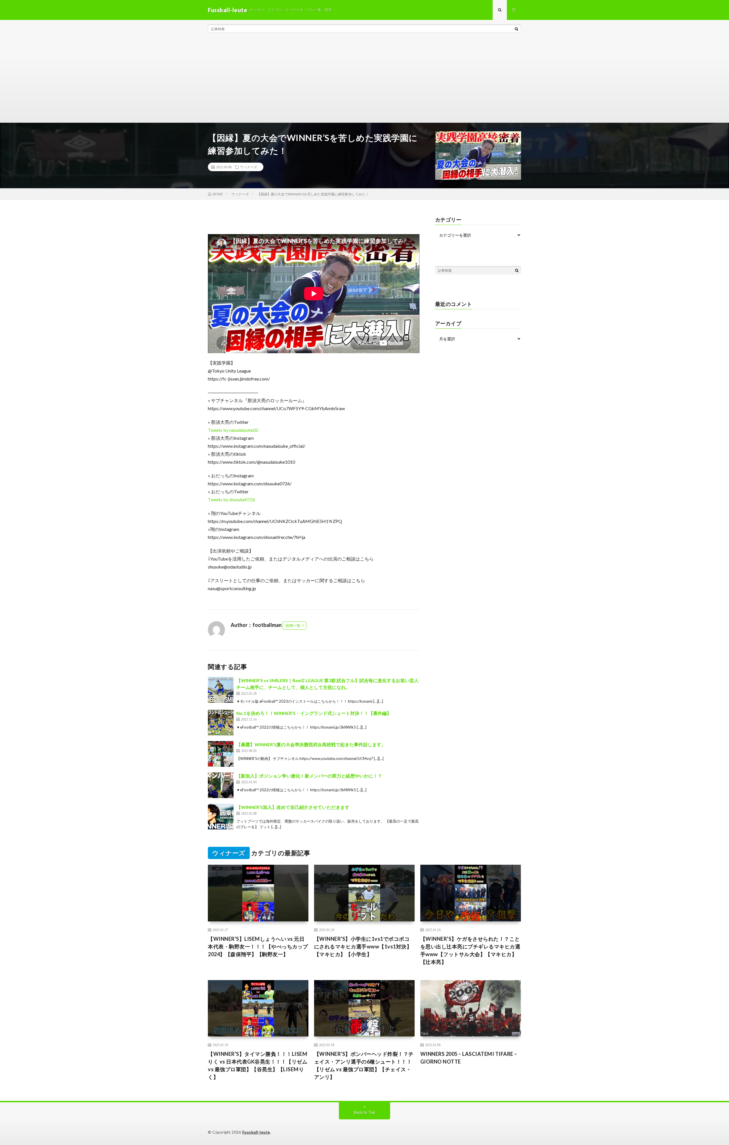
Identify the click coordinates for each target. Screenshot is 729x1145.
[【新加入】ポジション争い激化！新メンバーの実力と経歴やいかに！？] (221, 785)
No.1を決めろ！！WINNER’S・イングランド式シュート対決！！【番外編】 (313, 713)
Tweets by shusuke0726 (231, 499)
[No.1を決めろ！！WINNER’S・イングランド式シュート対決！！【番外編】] (221, 722)
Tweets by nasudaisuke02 (233, 430)
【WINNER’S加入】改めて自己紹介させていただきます (292, 807)
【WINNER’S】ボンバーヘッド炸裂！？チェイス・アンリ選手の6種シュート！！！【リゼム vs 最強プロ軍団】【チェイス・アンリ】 (364, 1065)
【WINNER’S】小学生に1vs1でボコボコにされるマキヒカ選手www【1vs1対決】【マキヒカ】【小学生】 (363, 946)
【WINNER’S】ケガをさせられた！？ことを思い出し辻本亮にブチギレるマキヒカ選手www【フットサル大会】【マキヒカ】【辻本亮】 (470, 950)
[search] (516, 28)
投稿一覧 (293, 625)
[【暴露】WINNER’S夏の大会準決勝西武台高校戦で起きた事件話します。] (221, 754)
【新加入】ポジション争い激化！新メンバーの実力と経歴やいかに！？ (309, 775)
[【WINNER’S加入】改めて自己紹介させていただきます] (221, 816)
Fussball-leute (256, 1132)
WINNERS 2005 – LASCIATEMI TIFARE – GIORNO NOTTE (468, 1058)
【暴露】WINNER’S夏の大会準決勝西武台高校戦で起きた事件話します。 (311, 744)
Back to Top (364, 1112)
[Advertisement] (364, 80)
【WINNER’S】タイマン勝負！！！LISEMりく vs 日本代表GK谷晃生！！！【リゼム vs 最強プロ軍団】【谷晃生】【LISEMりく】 (257, 1065)
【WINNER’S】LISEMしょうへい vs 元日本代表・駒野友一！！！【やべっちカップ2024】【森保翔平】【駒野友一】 (258, 946)
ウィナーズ (248, 167)
